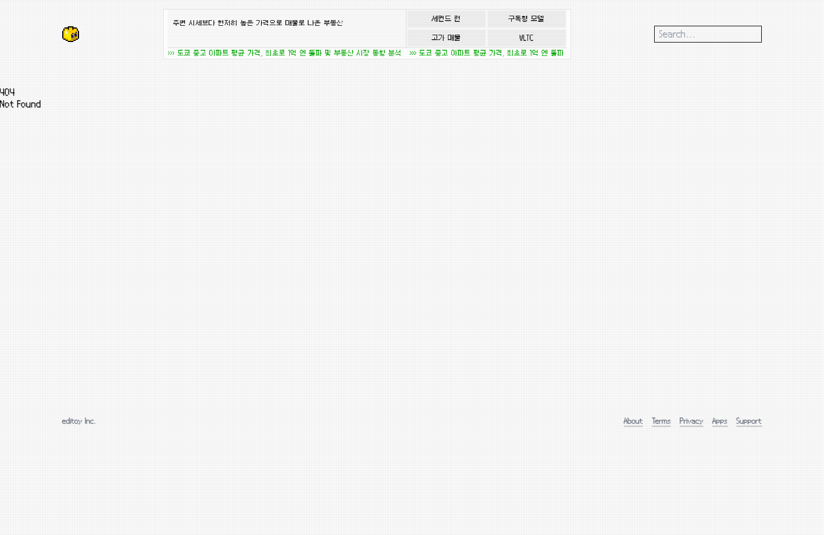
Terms (661, 420)
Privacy (691, 420)
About (633, 420)
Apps (720, 420)
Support (749, 420)
